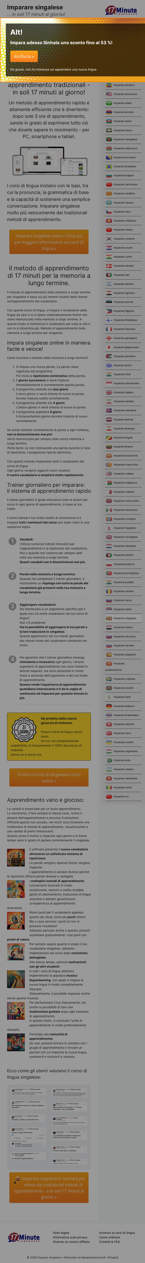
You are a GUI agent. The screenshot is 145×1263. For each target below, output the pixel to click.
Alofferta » (24, 56)
